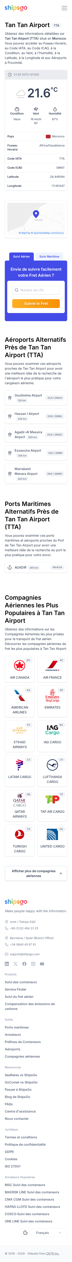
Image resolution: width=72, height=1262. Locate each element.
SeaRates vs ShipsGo (21, 1075)
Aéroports (12, 1049)
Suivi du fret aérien (19, 997)
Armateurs (13, 1035)
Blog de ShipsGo (17, 1097)
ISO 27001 (12, 1166)
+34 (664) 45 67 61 (23, 944)
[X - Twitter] (16, 964)
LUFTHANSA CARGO (52, 779)
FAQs (9, 1104)
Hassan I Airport (27, 414)
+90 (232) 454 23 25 (24, 928)
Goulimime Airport (28, 395)
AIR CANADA (19, 677)
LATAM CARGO (19, 777)
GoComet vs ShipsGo (21, 1082)
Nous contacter (17, 1119)
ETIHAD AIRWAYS (20, 744)
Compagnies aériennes (22, 1056)
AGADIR (20, 567)
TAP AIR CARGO (52, 812)
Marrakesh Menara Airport (26, 471)
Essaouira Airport (28, 450)
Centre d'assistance (20, 1111)
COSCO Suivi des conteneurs (27, 1214)
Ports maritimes (17, 1027)
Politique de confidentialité (25, 1144)
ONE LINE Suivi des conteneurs (28, 1221)
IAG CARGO (52, 742)
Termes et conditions (21, 1137)
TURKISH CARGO (20, 848)
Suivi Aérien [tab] (21, 256)
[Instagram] (33, 964)
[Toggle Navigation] (64, 8)
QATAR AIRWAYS (20, 814)
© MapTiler (24, 232)
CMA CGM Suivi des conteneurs (29, 1199)
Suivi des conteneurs (21, 982)
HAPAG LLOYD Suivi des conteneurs (32, 1207)
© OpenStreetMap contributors (47, 232)
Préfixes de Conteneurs (23, 1042)
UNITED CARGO (52, 846)
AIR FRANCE (52, 677)
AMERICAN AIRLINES (19, 709)
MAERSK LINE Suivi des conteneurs (32, 1192)
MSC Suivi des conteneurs (25, 1185)
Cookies (11, 1159)
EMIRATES (52, 707)
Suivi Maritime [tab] (49, 256)
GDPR (9, 1152)
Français (42, 1233)
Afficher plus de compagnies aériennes (34, 873)
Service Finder (15, 989)
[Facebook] (24, 964)
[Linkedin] (7, 964)
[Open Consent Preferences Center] (25, 1232)
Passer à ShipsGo (18, 1089)
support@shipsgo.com (25, 954)
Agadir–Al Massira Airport (28, 434)
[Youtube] (42, 964)
